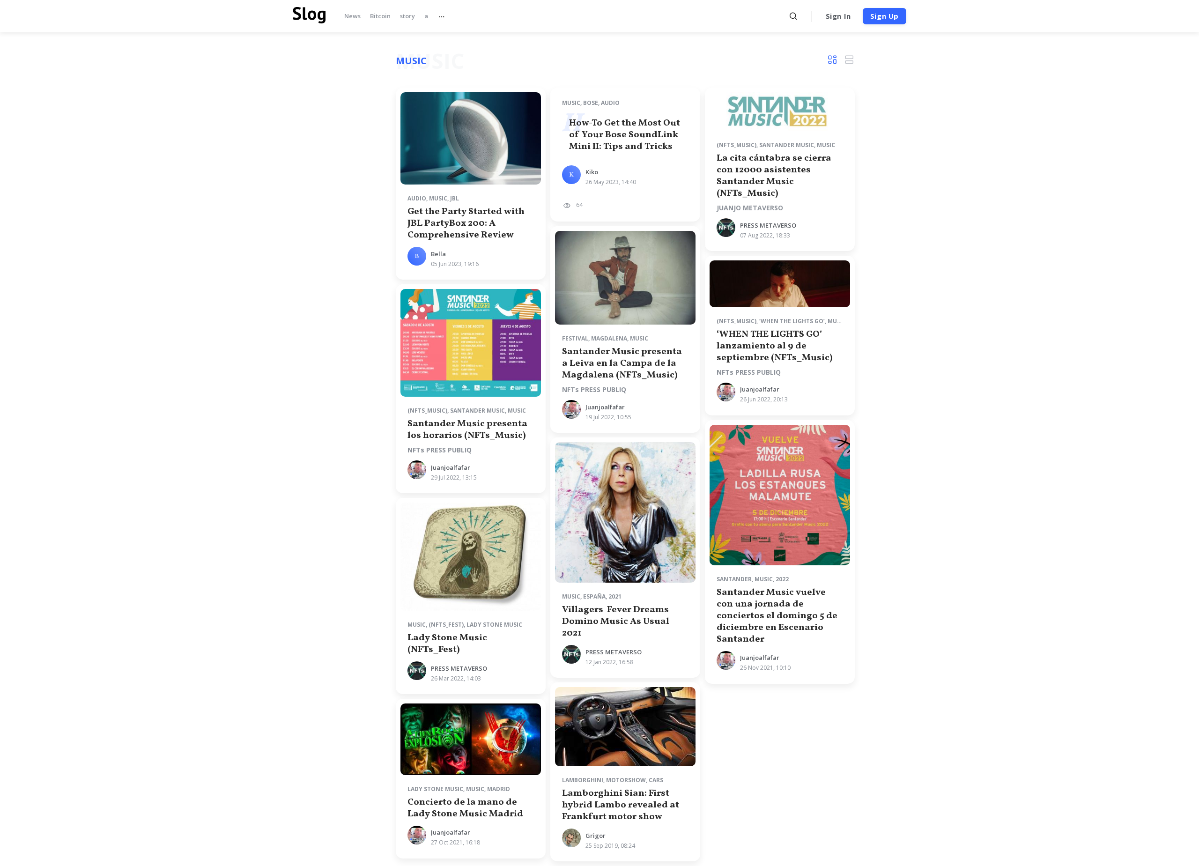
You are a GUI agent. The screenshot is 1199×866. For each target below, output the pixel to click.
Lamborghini (582, 780)
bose (590, 103)
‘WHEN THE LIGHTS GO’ (792, 321)
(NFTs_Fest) (446, 625)
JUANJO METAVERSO (750, 208)
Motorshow (626, 780)
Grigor (595, 835)
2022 (782, 579)
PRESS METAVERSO (768, 225)
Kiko (591, 172)
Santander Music (786, 145)
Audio (416, 198)
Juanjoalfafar (450, 467)
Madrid (498, 789)
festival (575, 338)
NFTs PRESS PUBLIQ (439, 450)
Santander (734, 579)
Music (438, 198)
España (594, 596)
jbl (454, 198)
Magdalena (609, 338)
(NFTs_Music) (736, 145)
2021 (615, 596)
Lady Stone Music (494, 625)
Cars (656, 780)
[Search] (793, 16)
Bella (438, 254)
